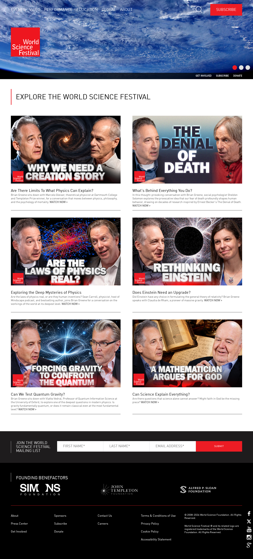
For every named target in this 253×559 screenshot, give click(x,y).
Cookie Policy (150, 531)
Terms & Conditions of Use (158, 515)
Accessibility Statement (156, 539)
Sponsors (60, 515)
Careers (103, 523)
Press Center (19, 523)
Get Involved (19, 531)
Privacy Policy (150, 523)
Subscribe (226, 10)
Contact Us (105, 515)
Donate (58, 531)
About (14, 515)
